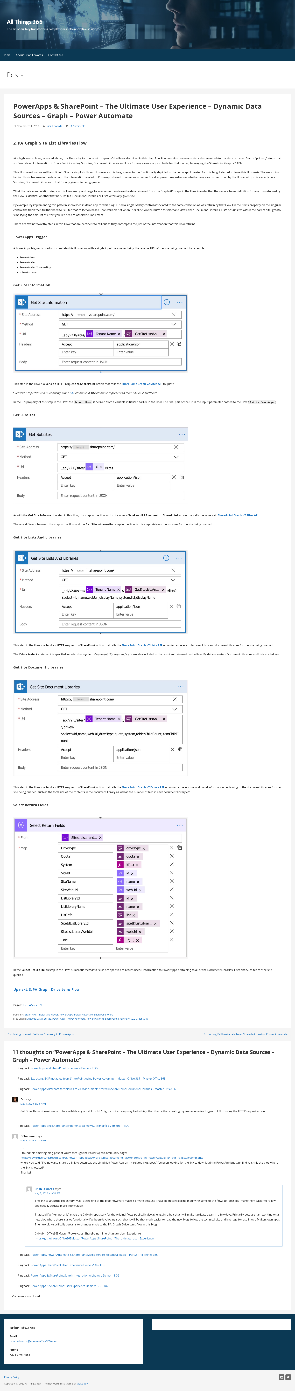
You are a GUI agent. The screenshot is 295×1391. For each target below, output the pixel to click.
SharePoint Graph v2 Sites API (238, 515)
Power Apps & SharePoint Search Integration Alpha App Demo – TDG (75, 1275)
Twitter (288, 1377)
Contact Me (55, 55)
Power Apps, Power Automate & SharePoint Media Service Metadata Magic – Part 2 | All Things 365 (94, 1255)
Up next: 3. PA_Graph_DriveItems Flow (46, 989)
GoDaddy (82, 1383)
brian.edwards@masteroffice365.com (33, 1341)
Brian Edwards (54, 126)
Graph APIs (31, 1014)
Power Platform (95, 1018)
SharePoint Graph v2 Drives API (143, 787)
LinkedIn (281, 1377)
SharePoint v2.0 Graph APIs (133, 1018)
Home (6, 55)
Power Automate (83, 1014)
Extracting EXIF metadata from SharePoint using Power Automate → (247, 1034)
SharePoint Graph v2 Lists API (142, 645)
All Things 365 (25, 22)
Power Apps (66, 1014)
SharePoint (100, 1014)
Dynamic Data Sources (38, 1018)
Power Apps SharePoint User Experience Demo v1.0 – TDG (68, 1265)
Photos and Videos (48, 1014)
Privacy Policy (11, 1377)
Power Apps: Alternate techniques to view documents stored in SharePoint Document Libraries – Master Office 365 (104, 1089)
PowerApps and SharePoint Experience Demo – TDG (64, 1068)
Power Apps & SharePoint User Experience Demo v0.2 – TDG (69, 1286)
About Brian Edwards (29, 55)
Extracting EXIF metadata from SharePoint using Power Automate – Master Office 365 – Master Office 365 (98, 1078)
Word (110, 1014)
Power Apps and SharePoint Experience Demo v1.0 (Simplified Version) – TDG (80, 1126)
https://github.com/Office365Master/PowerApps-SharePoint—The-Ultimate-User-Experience (94, 1238)
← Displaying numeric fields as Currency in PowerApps (39, 1034)
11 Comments (77, 126)
